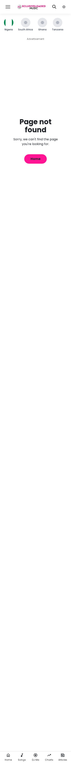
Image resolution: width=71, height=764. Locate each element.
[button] (64, 7)
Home (35, 159)
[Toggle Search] (54, 6)
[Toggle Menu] (8, 7)
